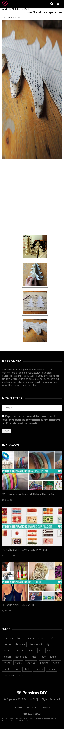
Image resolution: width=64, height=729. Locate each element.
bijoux (20, 638)
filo (40, 650)
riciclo (56, 663)
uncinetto (9, 675)
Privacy (45, 707)
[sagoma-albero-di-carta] (35, 302)
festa (31, 650)
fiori (49, 650)
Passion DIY (33, 719)
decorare (20, 644)
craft (51, 638)
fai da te (20, 650)
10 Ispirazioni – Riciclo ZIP (18, 605)
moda (7, 663)
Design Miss (22, 719)
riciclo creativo (11, 669)
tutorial (51, 669)
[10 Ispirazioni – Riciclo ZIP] (32, 581)
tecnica (39, 669)
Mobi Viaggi (44, 719)
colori (41, 638)
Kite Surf (22, 721)
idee (43, 656)
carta (31, 638)
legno (53, 656)
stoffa (27, 669)
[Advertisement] (32, 196)
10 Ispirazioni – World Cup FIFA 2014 (25, 549)
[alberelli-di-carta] (35, 246)
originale (31, 663)
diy (48, 644)
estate (7, 650)
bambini (8, 638)
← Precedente (12, 17)
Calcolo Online (32, 721)
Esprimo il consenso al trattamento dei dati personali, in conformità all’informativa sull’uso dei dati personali (31, 420)
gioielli (7, 656)
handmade (21, 656)
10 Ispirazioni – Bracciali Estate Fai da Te (28, 494)
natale (18, 663)
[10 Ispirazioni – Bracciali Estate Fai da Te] (32, 470)
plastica (44, 663)
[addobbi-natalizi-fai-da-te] (32, 89)
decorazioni (36, 644)
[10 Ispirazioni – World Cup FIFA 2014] (32, 526)
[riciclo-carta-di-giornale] (35, 274)
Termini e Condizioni (25, 707)
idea (34, 656)
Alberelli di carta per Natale (47, 12)
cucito (7, 644)
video (22, 675)
